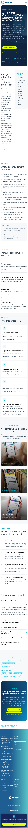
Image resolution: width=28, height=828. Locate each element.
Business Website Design (7, 748)
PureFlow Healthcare (8, 514)
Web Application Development (5, 761)
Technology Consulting (6, 666)
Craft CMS (10, 813)
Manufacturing (5, 676)
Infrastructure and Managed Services (9, 725)
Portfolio (3, 781)
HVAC (19, 676)
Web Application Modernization (5, 767)
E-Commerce (14, 490)
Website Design (4, 746)
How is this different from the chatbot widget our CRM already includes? (12, 621)
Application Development (14, 660)
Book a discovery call (14, 805)
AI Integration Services (7, 740)
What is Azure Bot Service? (8, 601)
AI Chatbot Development (7, 658)
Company (16, 779)
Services (3, 736)
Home (2, 723)
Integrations (4, 660)
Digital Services (8, 723)
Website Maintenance (7, 775)
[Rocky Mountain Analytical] (14, 454)
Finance (10, 673)
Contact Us (16, 786)
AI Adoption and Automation (7, 738)
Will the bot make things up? (9, 627)
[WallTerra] (14, 481)
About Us (16, 784)
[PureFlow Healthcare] (14, 508)
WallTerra (5, 487)
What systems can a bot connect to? (11, 638)
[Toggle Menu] (25, 2)
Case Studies (4, 790)
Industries (17, 736)
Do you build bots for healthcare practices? (10, 643)
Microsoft (17, 813)
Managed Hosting (6, 773)
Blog (15, 781)
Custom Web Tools (6, 764)
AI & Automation (17, 658)
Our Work (4, 779)
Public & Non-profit (18, 673)
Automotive (12, 676)
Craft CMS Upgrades (6, 756)
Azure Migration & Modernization (8, 663)
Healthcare (14, 463)
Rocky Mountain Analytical (10, 460)
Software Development (6, 463)
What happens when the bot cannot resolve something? (11, 632)
